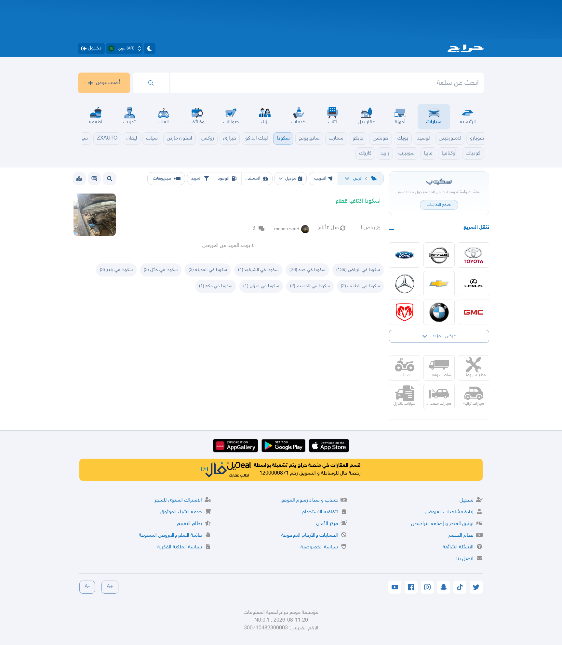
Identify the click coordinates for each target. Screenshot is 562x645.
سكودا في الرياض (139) (358, 270)
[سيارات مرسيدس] (404, 283)
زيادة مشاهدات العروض (449, 512)
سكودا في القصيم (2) (310, 286)
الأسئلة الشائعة (458, 547)
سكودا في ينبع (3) (116, 270)
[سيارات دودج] (404, 312)
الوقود (223, 178)
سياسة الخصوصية (319, 547)
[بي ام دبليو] (439, 312)
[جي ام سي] (473, 312)
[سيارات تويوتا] (473, 255)
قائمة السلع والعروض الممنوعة (170, 535)
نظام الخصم (461, 535)
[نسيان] (439, 255)
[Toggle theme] (149, 48)
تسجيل (467, 500)
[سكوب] (94, 178)
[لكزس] (473, 283)
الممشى (253, 178)
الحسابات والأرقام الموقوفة (309, 535)
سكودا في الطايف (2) (360, 286)
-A (87, 587)
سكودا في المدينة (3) (208, 270)
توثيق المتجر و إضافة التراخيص (442, 524)
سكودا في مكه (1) (215, 286)
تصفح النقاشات (439, 205)
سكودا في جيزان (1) (261, 286)
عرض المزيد (444, 336)
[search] (151, 83)
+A (110, 587)
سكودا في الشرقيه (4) (258, 270)
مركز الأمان (327, 524)
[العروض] (79, 178)
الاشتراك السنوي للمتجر (178, 500)
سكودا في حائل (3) (161, 270)
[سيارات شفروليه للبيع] (439, 283)
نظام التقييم (189, 524)
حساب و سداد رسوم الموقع (309, 500)
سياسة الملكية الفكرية (179, 547)
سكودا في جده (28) (307, 270)
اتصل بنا (465, 559)
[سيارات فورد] (404, 255)
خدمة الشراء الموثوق (181, 512)
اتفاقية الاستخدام (320, 512)
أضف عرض (108, 83)
